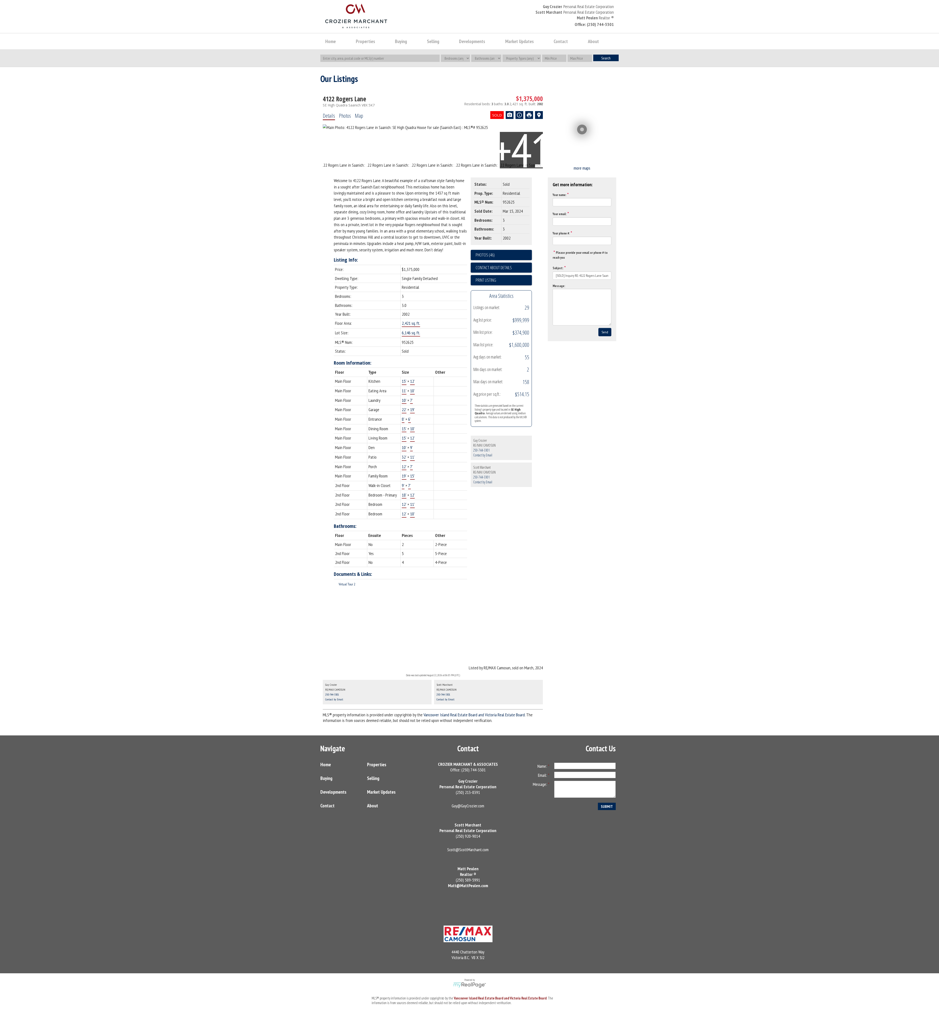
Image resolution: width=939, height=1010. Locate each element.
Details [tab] (329, 115)
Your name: (559, 195)
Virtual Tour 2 (347, 584)
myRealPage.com (469, 985)
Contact (561, 41)
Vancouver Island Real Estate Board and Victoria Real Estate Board (474, 715)
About (372, 805)
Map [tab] (359, 115)
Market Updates (381, 792)
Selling (373, 778)
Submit (607, 806)
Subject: (558, 268)
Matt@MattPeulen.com (468, 885)
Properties (376, 764)
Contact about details (494, 267)
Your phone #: (561, 233)
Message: (559, 286)
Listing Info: (346, 259)
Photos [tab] (345, 115)
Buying (326, 778)
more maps (582, 168)
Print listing (486, 280)
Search (606, 58)
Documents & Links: (353, 574)
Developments (333, 792)
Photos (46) (485, 255)
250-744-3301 (481, 450)
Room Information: (352, 363)
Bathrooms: (345, 526)
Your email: (560, 214)
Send (605, 332)
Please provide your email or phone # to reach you (580, 255)
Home (330, 41)
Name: (542, 766)
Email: (543, 775)
